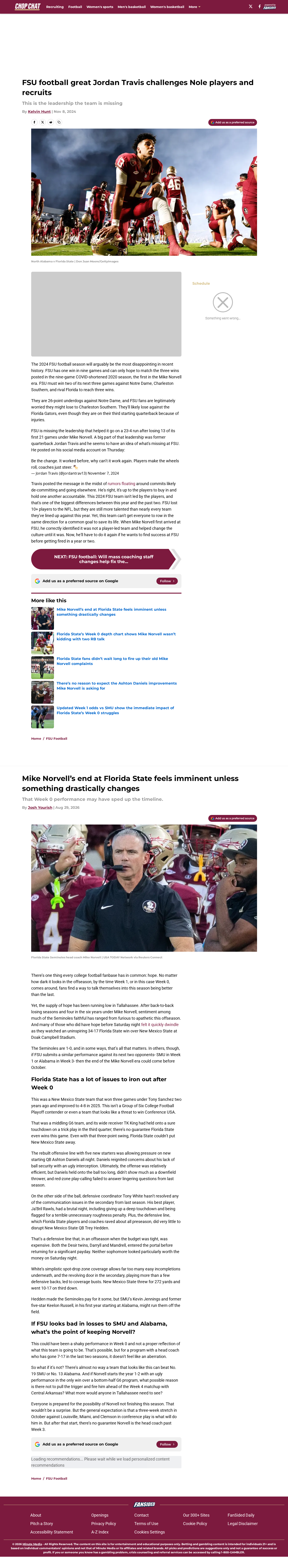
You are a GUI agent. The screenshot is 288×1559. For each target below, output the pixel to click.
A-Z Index (100, 1532)
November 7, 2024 (103, 473)
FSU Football (56, 739)
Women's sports (100, 7)
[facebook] (260, 6)
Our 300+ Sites (196, 1515)
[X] (250, 6)
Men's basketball (132, 7)
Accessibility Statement (51, 1532)
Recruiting (55, 7)
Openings (99, 1515)
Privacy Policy (103, 1523)
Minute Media (32, 1544)
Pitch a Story (41, 1523)
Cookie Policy (195, 1523)
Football (75, 7)
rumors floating (121, 483)
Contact (141, 1515)
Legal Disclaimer (243, 1523)
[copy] (59, 122)
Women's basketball (167, 7)
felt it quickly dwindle (160, 1024)
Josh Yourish (40, 807)
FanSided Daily (241, 1515)
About (35, 1515)
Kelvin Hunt (39, 111)
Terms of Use (146, 1523)
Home (36, 739)
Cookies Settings (149, 1532)
